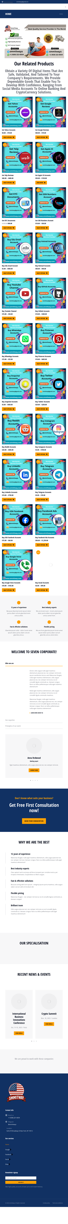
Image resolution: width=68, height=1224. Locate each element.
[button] (30, 780)
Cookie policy (46, 1203)
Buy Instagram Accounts (43, 447)
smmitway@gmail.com (22, 2)
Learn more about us (37, 713)
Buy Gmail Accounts (42, 583)
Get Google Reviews (42, 130)
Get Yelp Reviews (8, 175)
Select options (8, 137)
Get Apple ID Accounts (42, 175)
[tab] (34, 664)
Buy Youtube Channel (9, 311)
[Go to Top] (65, 1221)
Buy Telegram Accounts (43, 492)
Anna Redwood (34, 757)
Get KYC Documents (8, 220)
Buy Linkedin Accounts (9, 492)
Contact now (34, 770)
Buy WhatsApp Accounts (10, 356)
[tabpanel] (34, 691)
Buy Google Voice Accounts (11, 583)
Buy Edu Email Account (10, 266)
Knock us (11, 1115)
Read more (40, 182)
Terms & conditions (58, 1203)
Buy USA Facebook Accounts (11, 537)
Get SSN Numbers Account (44, 220)
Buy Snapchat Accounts (10, 401)
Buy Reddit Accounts (9, 447)
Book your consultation (34, 821)
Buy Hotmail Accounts (42, 266)
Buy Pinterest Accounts (43, 356)
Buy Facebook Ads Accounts (44, 537)
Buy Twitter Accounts (42, 401)
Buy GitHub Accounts (42, 311)
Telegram (11, 1122)
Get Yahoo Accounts (8, 130)
